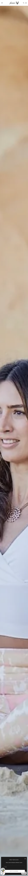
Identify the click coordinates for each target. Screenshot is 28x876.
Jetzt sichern (14, 871)
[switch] (3, 874)
